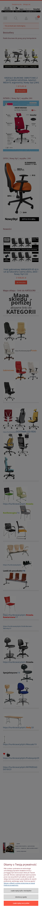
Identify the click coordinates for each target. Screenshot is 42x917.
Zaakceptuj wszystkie (21, 903)
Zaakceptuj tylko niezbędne (21, 891)
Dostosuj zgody (21, 897)
